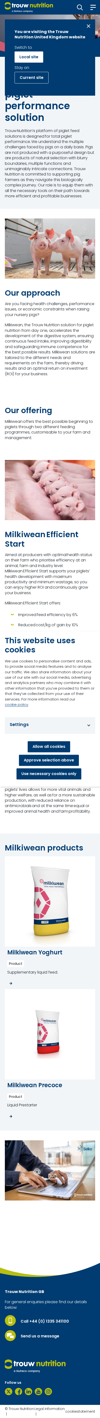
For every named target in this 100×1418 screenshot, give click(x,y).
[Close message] (88, 26)
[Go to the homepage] (35, 1366)
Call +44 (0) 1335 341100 (45, 1321)
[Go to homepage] (29, 7)
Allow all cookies (49, 747)
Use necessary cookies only (48, 774)
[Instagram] (48, 1391)
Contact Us (21, 1259)
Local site (28, 57)
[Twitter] (8, 1391)
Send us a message (40, 1336)
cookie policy (16, 704)
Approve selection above (49, 760)
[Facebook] (18, 1391)
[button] (80, 7)
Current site (31, 77)
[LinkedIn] (28, 1391)
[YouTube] (38, 1391)
